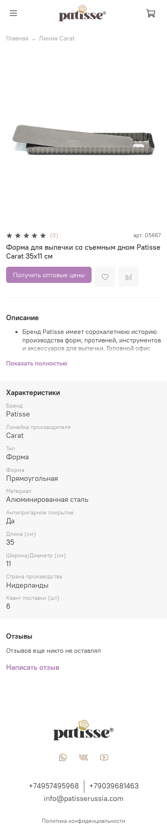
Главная (17, 38)
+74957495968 (54, 785)
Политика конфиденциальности (83, 820)
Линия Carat (57, 38)
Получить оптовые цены (49, 275)
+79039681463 (114, 785)
